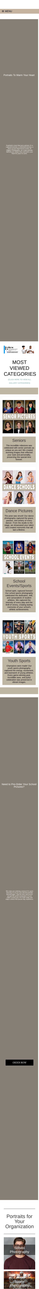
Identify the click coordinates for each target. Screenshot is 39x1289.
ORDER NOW (19, 1062)
